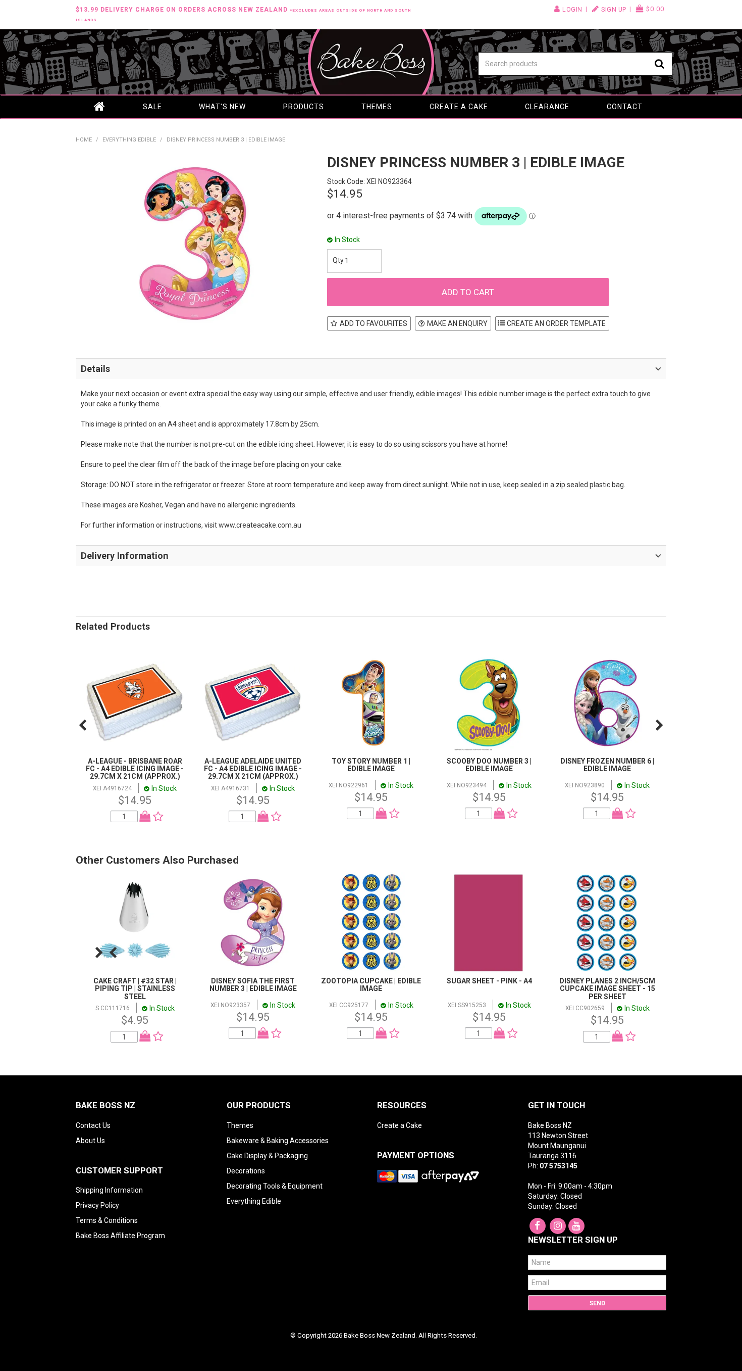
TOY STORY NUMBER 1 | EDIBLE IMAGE (371, 765)
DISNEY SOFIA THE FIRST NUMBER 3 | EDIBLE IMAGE (253, 984)
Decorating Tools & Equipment (275, 1186)
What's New (222, 107)
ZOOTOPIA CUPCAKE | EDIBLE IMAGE (371, 984)
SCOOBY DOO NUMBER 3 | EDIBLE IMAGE (489, 765)
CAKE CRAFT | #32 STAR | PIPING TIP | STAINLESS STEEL (135, 989)
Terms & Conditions (107, 1220)
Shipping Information (109, 1190)
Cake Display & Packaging (267, 1156)
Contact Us (93, 1125)
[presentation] (82, 725)
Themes (376, 107)
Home (100, 107)
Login (572, 9)
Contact (625, 107)
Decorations (246, 1171)
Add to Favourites (373, 323)
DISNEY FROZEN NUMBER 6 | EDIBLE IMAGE (607, 765)
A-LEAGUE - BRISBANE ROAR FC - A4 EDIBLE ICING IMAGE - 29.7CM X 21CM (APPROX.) (135, 769)
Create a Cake (459, 107)
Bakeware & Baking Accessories (278, 1141)
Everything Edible (129, 139)
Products (303, 107)
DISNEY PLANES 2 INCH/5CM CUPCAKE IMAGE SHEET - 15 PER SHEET (607, 989)
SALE (152, 107)
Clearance (547, 107)
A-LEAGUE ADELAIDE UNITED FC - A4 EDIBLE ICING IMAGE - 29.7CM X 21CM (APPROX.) (253, 769)
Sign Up (613, 9)
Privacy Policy (97, 1205)
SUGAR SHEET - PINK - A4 (489, 981)
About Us (90, 1141)
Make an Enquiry (457, 323)
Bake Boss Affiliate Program (120, 1236)
